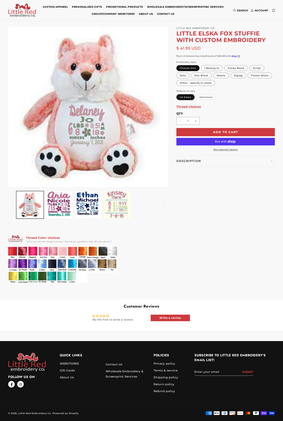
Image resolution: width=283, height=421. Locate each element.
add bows (207, 98)
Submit (247, 372)
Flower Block (260, 75)
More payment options (225, 149)
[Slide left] (11, 204)
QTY (179, 113)
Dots (183, 75)
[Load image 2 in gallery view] (59, 205)
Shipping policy (166, 377)
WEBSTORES (69, 363)
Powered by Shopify (65, 413)
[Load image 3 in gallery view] (88, 205)
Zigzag (238, 75)
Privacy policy (164, 363)
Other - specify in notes (196, 83)
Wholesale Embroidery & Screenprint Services (124, 374)
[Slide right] (164, 204)
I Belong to (211, 68)
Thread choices (188, 106)
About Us (67, 377)
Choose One (188, 68)
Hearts (221, 75)
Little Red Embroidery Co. (34, 413)
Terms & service (166, 370)
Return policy (164, 384)
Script (257, 68)
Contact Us (114, 364)
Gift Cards (67, 370)
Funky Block (236, 68)
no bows (185, 97)
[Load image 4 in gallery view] (117, 205)
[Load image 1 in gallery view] (30, 205)
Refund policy (164, 391)
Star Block (201, 75)
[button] (240, 10)
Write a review (170, 317)
